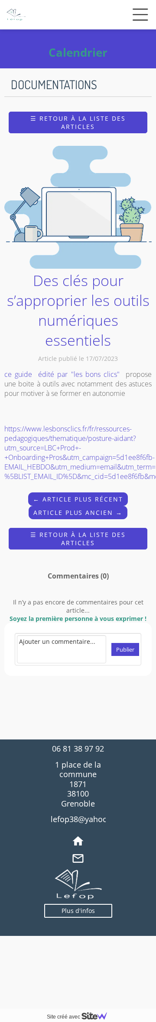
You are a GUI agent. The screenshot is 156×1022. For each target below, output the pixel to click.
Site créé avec (64, 1017)
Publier (125, 649)
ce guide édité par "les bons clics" (63, 374)
